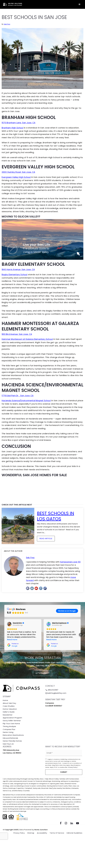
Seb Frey (7, 24)
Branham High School (12, 127)
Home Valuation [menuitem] (10, 709)
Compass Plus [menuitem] (9, 729)
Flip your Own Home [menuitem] (11, 723)
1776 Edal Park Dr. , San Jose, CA (18, 395)
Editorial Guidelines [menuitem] (74, 833)
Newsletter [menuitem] (7, 715)
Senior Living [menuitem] (8, 732)
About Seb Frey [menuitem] (9, 703)
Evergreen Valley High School (16, 177)
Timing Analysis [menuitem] (9, 726)
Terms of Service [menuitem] (57, 833)
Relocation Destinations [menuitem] (13, 735)
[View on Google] (9, 624)
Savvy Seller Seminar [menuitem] (12, 720)
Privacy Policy (72, 767)
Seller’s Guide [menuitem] (8, 712)
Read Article (46, 538)
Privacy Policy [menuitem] (19, 833)
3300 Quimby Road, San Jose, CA (18, 172)
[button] (4, 634)
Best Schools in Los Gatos (55, 516)
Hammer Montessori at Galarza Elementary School (27, 339)
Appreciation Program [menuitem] (12, 718)
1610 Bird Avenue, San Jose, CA (17, 334)
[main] (42, 301)
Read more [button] (12, 639)
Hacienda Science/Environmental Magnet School (26, 400)
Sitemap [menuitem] (30, 833)
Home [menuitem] (5, 700)
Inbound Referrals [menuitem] (10, 738)
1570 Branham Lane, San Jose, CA (18, 122)
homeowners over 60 (70, 562)
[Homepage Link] (12, 4)
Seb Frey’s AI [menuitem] (8, 744)
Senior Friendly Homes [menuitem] (12, 741)
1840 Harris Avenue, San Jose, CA (18, 269)
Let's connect (43, 673)
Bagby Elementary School (14, 274)
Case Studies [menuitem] (8, 706)
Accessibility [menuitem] (42, 833)
